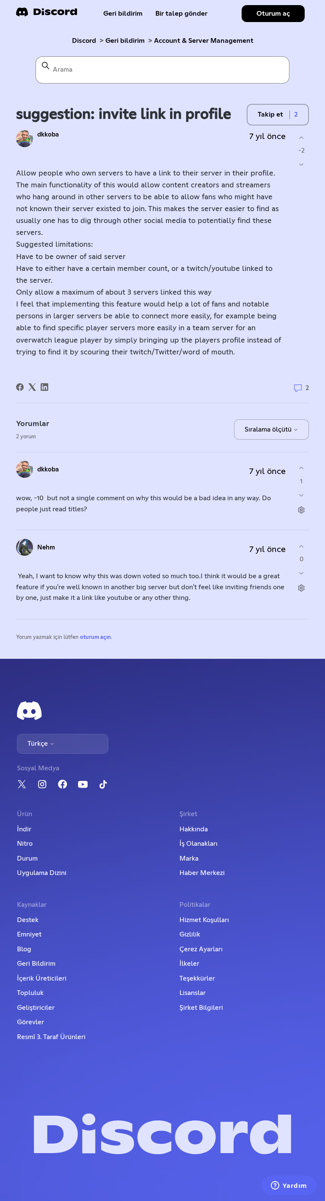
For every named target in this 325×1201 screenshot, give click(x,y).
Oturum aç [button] (273, 13)
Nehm (46, 547)
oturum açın (95, 637)
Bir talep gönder (181, 13)
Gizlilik (189, 934)
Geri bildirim (123, 13)
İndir (24, 829)
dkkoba (48, 134)
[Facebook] (20, 387)
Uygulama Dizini (41, 872)
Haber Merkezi (202, 872)
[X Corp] (32, 387)
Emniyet (29, 934)
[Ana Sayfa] (46, 14)
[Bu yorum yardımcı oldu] (301, 468)
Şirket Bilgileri (201, 1007)
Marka (188, 858)
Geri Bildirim (36, 963)
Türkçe (39, 743)
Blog (24, 949)
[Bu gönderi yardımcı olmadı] (301, 164)
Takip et (270, 114)
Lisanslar (192, 992)
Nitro (25, 843)
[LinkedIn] (44, 387)
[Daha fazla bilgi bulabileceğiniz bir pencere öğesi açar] (289, 1186)
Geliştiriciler (36, 1007)
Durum (27, 858)
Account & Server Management (203, 40)
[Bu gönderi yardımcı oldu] (301, 137)
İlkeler (189, 963)
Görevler (30, 1022)
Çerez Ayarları (201, 949)
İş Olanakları (198, 843)
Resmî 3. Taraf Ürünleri (51, 1037)
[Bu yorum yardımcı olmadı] (301, 495)
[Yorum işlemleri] (301, 509)
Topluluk (30, 992)
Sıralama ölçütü (269, 429)
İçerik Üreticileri (41, 978)
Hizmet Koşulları (204, 920)
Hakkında (193, 829)
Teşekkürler (197, 978)
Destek (28, 920)
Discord (84, 40)
